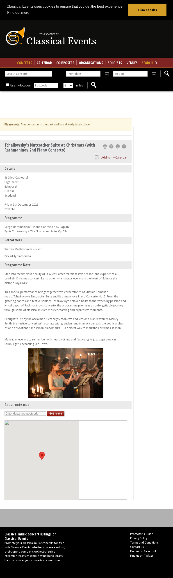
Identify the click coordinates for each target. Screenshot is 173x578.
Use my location (20, 85)
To (154, 74)
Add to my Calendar (114, 157)
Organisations (91, 62)
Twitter (118, 146)
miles (79, 85)
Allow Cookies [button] (147, 10)
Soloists (115, 62)
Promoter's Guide (141, 534)
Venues (132, 62)
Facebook (124, 146)
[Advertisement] (65, 104)
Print (105, 146)
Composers (65, 62)
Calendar (44, 62)
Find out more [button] (18, 12)
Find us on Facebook (143, 551)
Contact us (137, 547)
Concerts (24, 62)
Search (147, 62)
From (107, 74)
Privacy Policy (138, 538)
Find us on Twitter (141, 555)
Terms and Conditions (144, 542)
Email (111, 146)
